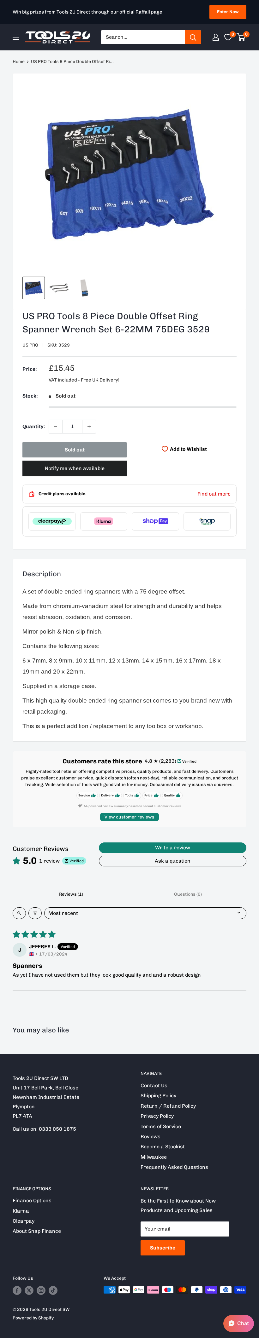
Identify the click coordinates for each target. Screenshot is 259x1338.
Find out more (214, 494)
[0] (241, 37)
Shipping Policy (158, 1096)
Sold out (75, 450)
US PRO (30, 345)
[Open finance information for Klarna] (104, 521)
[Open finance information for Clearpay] (52, 521)
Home (19, 61)
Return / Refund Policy (168, 1106)
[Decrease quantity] (55, 426)
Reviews (150, 1137)
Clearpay (23, 1221)
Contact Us (154, 1085)
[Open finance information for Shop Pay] (155, 521)
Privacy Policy (157, 1116)
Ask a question (172, 861)
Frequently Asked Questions (174, 1167)
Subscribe (162, 1248)
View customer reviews (129, 817)
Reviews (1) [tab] (71, 894)
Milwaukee (154, 1157)
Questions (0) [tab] (188, 894)
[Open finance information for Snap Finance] (207, 521)
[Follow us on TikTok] (53, 1290)
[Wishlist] (228, 37)
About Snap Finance (37, 1231)
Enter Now (228, 11)
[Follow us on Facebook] (17, 1290)
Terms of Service (161, 1126)
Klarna (21, 1211)
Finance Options (32, 1200)
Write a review (172, 848)
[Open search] (19, 913)
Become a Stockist (163, 1147)
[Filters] (35, 913)
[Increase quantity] (89, 426)
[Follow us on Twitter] (29, 1290)
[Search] (193, 37)
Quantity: (33, 426)
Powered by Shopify (33, 1318)
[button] (238, 1323)
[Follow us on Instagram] (41, 1290)
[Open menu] (16, 37)
